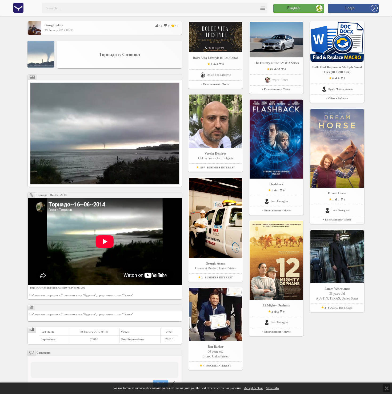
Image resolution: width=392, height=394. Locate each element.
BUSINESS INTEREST (221, 167)
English (293, 8)
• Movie (286, 210)
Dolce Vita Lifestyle (219, 74)
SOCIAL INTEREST (218, 365)
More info (272, 388)
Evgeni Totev (279, 79)
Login (350, 8)
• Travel (225, 84)
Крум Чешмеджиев (340, 88)
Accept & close (253, 388)
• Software (342, 98)
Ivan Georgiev (280, 201)
